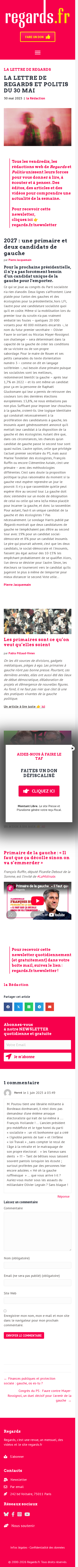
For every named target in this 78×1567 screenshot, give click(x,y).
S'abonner (17, 1456)
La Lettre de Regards (27, 70)
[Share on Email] (49, 1007)
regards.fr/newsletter (34, 225)
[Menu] (37, 52)
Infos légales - (20, 1547)
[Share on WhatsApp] (29, 1007)
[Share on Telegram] (39, 1007)
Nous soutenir (23, 1525)
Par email (17, 1487)
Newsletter (18, 1479)
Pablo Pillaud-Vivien (22, 653)
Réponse (63, 1196)
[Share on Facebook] (8, 1007)
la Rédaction (35, 98)
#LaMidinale (46, 876)
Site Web (10, 1293)
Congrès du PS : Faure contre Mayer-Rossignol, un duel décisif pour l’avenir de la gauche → (39, 1395)
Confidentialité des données (47, 1547)
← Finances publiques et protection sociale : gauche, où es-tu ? (29, 1380)
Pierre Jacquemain (20, 260)
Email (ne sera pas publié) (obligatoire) (32, 1275)
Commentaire (13, 1208)
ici (43, 706)
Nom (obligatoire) (17, 1258)
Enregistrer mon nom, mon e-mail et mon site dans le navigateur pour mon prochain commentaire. (36, 1320)
